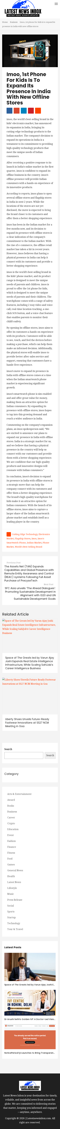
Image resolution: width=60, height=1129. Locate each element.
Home (5, 22)
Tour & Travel (15, 929)
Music (10, 894)
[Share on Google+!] (17, 111)
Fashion (11, 841)
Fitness (11, 852)
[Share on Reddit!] (38, 111)
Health (11, 876)
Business (13, 22)
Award (11, 800)
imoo (34, 538)
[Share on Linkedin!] (24, 111)
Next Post (48, 584)
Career (11, 817)
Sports (10, 911)
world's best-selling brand (28, 547)
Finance (11, 847)
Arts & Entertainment (19, 794)
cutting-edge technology (24, 534)
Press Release (14, 899)
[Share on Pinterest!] (31, 111)
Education (12, 829)
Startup (11, 917)
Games (11, 864)
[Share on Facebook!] (9, 111)
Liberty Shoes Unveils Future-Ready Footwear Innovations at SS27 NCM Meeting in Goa (27, 722)
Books (10, 805)
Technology (13, 923)
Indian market (34, 543)
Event (10, 835)
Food (10, 858)
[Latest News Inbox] (23, 9)
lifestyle (12, 888)
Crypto (11, 823)
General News (15, 870)
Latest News (14, 882)
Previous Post (14, 562)
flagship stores (22, 538)
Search (8, 749)
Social (10, 905)
